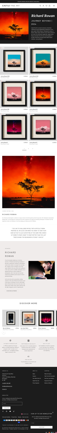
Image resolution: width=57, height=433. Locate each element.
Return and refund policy (27, 417)
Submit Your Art (36, 380)
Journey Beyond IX (33, 142)
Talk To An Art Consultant (49, 376)
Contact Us (4, 389)
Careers (34, 376)
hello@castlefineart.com (7, 386)
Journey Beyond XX (33, 109)
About (34, 373)
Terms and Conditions (6, 417)
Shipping (19, 417)
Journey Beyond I (4, 142)
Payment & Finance (48, 380)
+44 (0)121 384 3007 (6, 383)
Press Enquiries (36, 383)
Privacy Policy (14, 417)
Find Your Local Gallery (49, 378)
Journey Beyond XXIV (33, 76)
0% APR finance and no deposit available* (28, 1)
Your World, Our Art (37, 378)
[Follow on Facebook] (3, 411)
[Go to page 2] (33, 148)
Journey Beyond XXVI (5, 76)
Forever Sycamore (42, 328)
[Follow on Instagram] (6, 411)
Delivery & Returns (48, 383)
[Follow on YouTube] (10, 411)
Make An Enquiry (47, 373)
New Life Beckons (6, 328)
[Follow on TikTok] (13, 411)
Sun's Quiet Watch (24, 328)
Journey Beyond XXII (5, 109)
